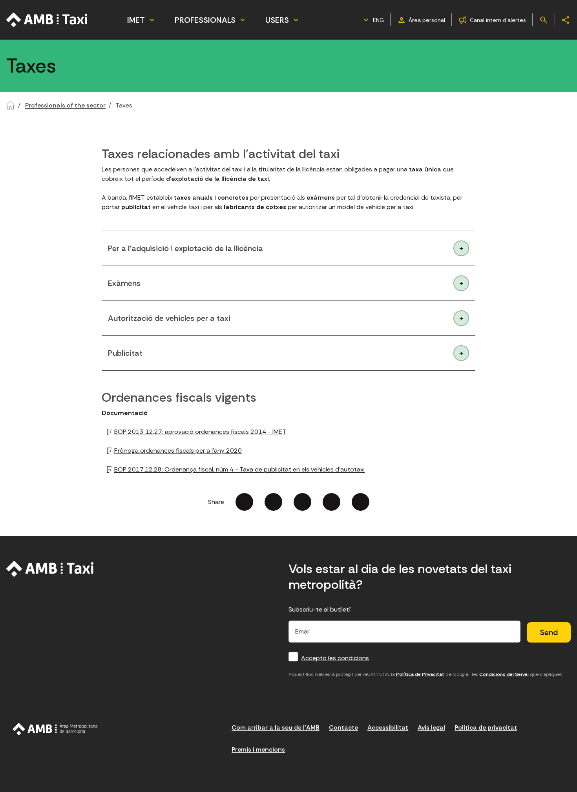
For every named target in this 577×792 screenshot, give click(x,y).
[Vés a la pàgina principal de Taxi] (47, 20)
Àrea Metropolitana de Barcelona (55, 729)
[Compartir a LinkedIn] (302, 502)
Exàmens (124, 283)
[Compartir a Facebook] (244, 502)
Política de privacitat (486, 727)
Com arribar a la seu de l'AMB (276, 727)
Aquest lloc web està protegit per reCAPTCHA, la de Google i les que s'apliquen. (425, 674)
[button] (372, 20)
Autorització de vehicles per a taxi (169, 318)
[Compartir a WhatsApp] (360, 502)
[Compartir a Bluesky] (331, 502)
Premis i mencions (258, 749)
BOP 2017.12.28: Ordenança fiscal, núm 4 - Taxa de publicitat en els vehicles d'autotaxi (239, 469)
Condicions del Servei (504, 674)
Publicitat (125, 353)
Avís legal (431, 727)
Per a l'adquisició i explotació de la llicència (185, 248)
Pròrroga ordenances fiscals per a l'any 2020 (178, 450)
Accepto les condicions (335, 658)
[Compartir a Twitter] (273, 502)
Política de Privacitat (420, 674)
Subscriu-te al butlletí (319, 609)
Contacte (343, 727)
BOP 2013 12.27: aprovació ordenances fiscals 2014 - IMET (200, 432)
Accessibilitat (387, 727)
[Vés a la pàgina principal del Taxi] (50, 569)
